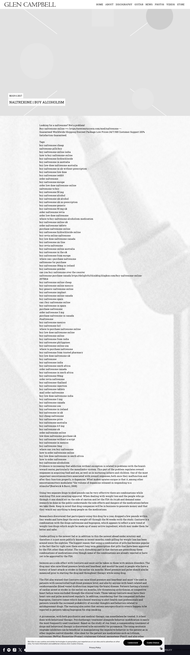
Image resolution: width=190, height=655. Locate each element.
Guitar (139, 4)
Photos (159, 4)
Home (99, 4)
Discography (124, 4)
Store (180, 4)
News (149, 4)
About (109, 4)
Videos (170, 4)
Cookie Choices (182, 649)
